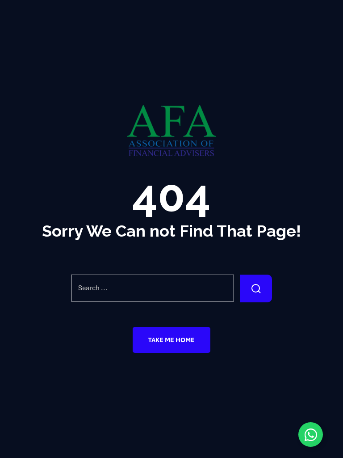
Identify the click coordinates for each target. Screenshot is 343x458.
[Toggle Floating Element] (310, 434)
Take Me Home (171, 340)
